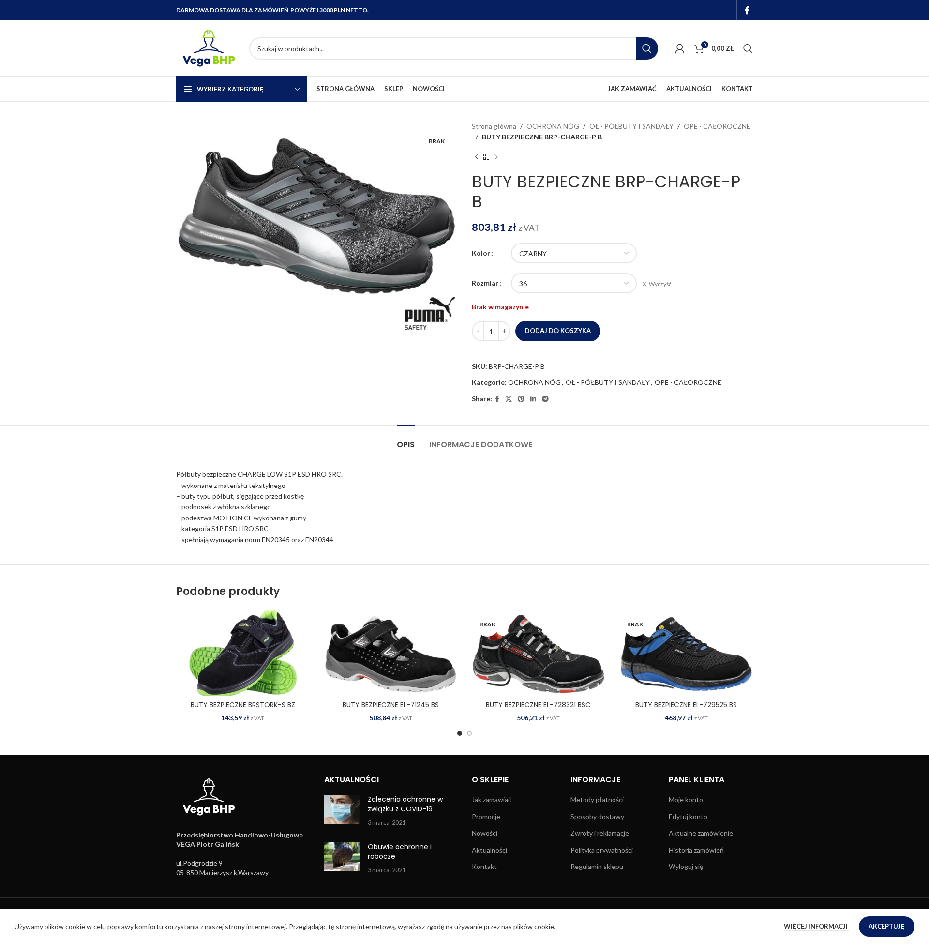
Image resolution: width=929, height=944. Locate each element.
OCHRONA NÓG (552, 126)
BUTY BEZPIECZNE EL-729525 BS (686, 705)
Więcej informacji (816, 926)
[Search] (748, 48)
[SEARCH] (647, 48)
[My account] (679, 48)
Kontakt (484, 866)
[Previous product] (476, 157)
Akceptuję (887, 926)
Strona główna (494, 126)
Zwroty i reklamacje (599, 833)
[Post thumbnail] (342, 811)
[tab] (406, 440)
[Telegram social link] (545, 399)
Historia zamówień (696, 850)
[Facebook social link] (747, 10)
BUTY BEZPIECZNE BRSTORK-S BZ (243, 705)
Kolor (481, 253)
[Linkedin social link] (533, 399)
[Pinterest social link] (521, 399)
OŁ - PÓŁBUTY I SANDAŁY (631, 126)
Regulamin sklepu (596, 866)
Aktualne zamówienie (701, 833)
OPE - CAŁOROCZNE (717, 126)
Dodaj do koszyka (558, 331)
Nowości (484, 833)
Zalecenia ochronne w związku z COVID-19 (405, 804)
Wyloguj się (686, 866)
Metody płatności (597, 799)
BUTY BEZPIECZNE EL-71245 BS (391, 705)
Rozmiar (485, 283)
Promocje (486, 816)
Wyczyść (660, 284)
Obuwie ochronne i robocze (400, 851)
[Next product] (496, 157)
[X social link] (508, 399)
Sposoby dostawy (597, 816)
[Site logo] (208, 48)
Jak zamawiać (491, 799)
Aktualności (489, 850)
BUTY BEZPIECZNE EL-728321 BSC (538, 705)
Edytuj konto (688, 816)
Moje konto (686, 799)
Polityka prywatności (601, 850)
